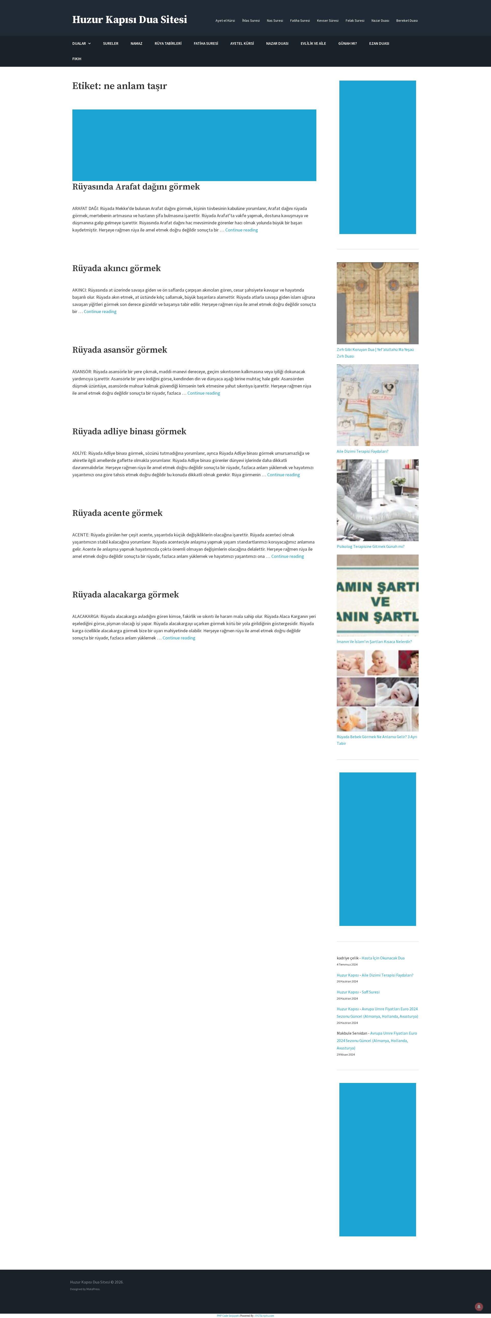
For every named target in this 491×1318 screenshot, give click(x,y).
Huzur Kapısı (348, 975)
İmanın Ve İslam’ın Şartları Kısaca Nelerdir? (374, 641)
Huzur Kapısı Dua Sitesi (129, 20)
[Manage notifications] (479, 1307)
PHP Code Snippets (228, 1315)
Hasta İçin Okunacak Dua (383, 957)
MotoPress (92, 1289)
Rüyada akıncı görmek (116, 268)
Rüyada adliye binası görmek (129, 431)
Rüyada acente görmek (117, 513)
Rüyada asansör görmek (119, 350)
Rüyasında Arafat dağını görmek (136, 187)
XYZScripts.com (264, 1315)
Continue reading (241, 230)
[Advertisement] (195, 148)
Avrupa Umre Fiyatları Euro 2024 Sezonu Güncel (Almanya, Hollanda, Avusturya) (377, 1040)
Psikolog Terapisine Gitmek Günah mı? (371, 546)
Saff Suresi (371, 991)
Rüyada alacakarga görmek (125, 595)
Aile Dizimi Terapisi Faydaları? (362, 451)
